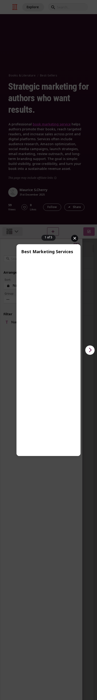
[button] (90, 350)
